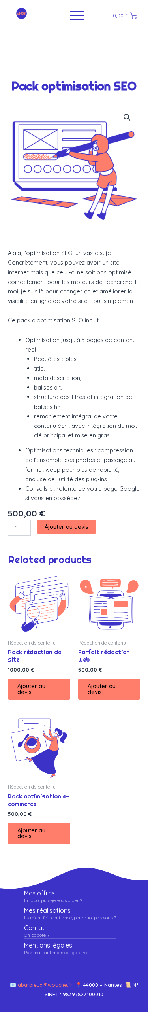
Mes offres (39, 893)
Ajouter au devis (66, 526)
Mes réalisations (47, 910)
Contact (36, 928)
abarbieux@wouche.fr (46, 985)
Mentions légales (48, 945)
